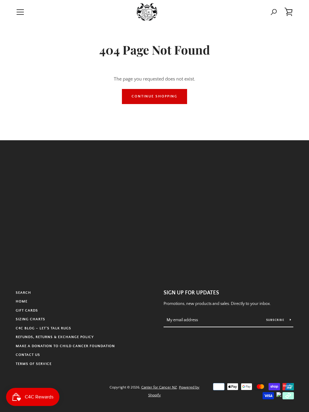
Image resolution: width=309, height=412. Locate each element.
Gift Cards (27, 310)
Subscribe (275, 320)
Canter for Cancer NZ (159, 387)
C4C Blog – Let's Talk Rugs (43, 328)
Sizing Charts (30, 319)
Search (23, 293)
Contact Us (28, 355)
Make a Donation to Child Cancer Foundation (65, 346)
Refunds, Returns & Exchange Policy (55, 337)
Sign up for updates (191, 293)
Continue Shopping (154, 96)
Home (21, 301)
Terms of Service (34, 364)
